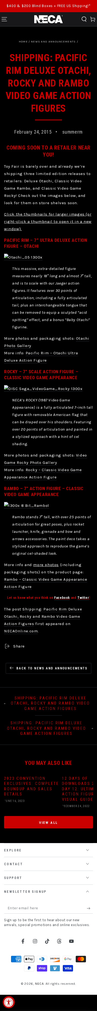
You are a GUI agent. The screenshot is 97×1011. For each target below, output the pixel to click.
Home (23, 41)
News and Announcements (53, 41)
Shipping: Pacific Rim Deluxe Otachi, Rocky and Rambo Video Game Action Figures (43, 616)
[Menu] (4, 19)
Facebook (62, 598)
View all (48, 823)
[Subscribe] (90, 908)
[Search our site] (84, 19)
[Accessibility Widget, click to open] (9, 1002)
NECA (39, 984)
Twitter (83, 598)
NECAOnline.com (21, 631)
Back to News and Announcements (51, 668)
